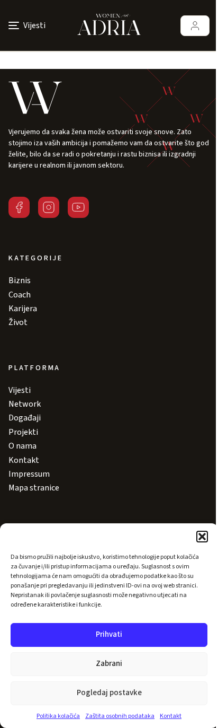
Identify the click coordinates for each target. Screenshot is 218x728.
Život (18, 322)
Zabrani (109, 663)
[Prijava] (195, 25)
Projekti (23, 432)
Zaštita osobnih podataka (120, 716)
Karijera (22, 308)
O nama (22, 446)
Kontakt (170, 716)
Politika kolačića (58, 716)
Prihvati (109, 634)
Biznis (19, 280)
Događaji (24, 418)
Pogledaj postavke (109, 692)
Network (24, 404)
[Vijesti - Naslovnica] (109, 25)
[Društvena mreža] (19, 207)
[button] (202, 536)
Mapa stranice (33, 488)
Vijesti (19, 390)
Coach (19, 295)
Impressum (29, 474)
